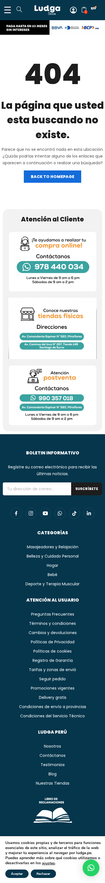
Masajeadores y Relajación (52, 547)
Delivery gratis (52, 697)
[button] (91, 867)
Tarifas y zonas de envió (52, 669)
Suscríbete (86, 488)
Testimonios (53, 765)
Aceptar (17, 874)
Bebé (52, 574)
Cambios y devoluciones (53, 632)
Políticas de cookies (52, 651)
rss (74, 513)
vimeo (89, 513)
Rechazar (43, 874)
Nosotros (52, 746)
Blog (52, 774)
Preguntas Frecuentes (52, 614)
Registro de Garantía (52, 660)
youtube (45, 513)
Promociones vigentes (52, 688)
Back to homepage (52, 176)
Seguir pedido (52, 679)
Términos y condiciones (52, 623)
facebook (16, 513)
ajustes (48, 863)
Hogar (52, 565)
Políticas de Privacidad (52, 642)
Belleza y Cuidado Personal (53, 556)
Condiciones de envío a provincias (52, 706)
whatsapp (60, 513)
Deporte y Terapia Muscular (52, 584)
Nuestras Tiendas (52, 783)
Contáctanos (52, 755)
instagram (30, 513)
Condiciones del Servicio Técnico (52, 716)
